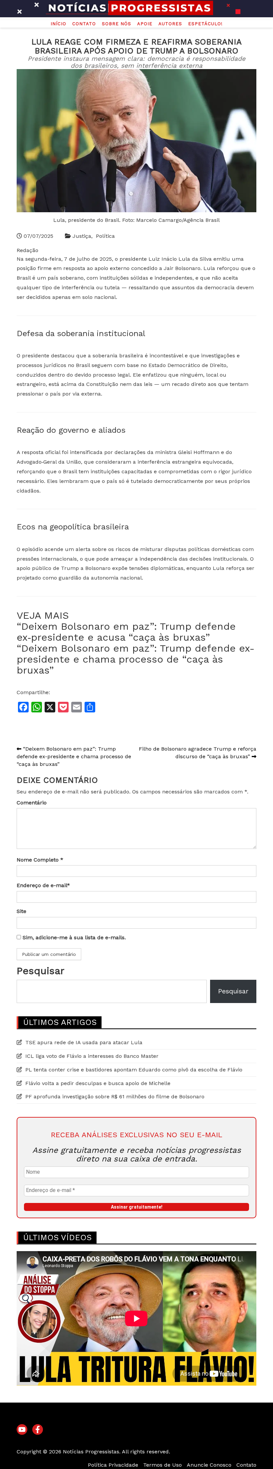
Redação (27, 250)
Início (58, 23)
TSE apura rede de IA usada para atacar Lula (83, 1042)
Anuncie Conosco (209, 1465)
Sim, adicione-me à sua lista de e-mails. (73, 937)
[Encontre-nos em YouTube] (22, 1429)
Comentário (32, 802)
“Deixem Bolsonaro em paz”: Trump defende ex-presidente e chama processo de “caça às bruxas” (136, 659)
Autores (170, 23)
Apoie (144, 23)
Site (21, 911)
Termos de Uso (162, 1465)
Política (105, 236)
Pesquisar (40, 970)
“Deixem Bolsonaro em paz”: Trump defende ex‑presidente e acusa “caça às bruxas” (126, 631)
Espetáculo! (205, 23)
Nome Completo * (40, 860)
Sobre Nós (116, 23)
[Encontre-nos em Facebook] (37, 1429)
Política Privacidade (113, 1465)
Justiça (82, 236)
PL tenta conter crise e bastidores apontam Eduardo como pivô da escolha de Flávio (133, 1069)
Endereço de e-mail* (43, 885)
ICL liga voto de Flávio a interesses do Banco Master (91, 1056)
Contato (84, 23)
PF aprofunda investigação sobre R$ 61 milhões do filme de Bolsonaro (114, 1096)
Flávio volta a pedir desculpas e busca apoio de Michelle (97, 1083)
